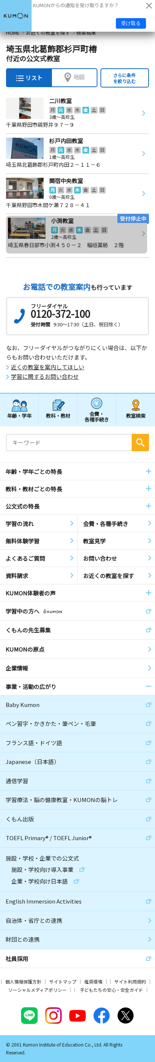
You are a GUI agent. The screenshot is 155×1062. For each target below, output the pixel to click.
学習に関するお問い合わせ (45, 376)
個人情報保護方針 (23, 981)
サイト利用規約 (130, 981)
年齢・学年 (19, 415)
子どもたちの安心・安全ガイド (111, 990)
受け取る (131, 23)
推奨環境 (93, 981)
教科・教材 (58, 415)
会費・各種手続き (97, 416)
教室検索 (136, 415)
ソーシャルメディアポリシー (37, 990)
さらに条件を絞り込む (124, 78)
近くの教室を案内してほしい (47, 367)
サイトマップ (62, 981)
